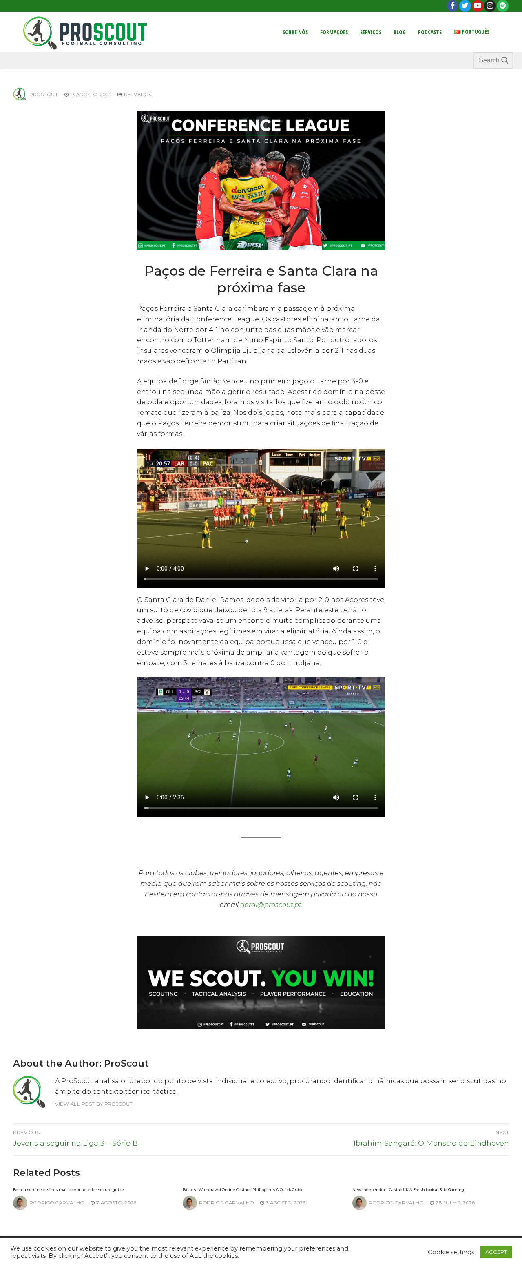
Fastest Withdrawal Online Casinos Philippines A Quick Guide (243, 1189)
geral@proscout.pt (270, 905)
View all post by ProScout (94, 1104)
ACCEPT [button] (496, 1251)
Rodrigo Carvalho (56, 1203)
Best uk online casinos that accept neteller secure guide (68, 1189)
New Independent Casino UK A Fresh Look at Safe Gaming (408, 1189)
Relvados (137, 94)
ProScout (43, 94)
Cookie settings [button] (451, 1252)
